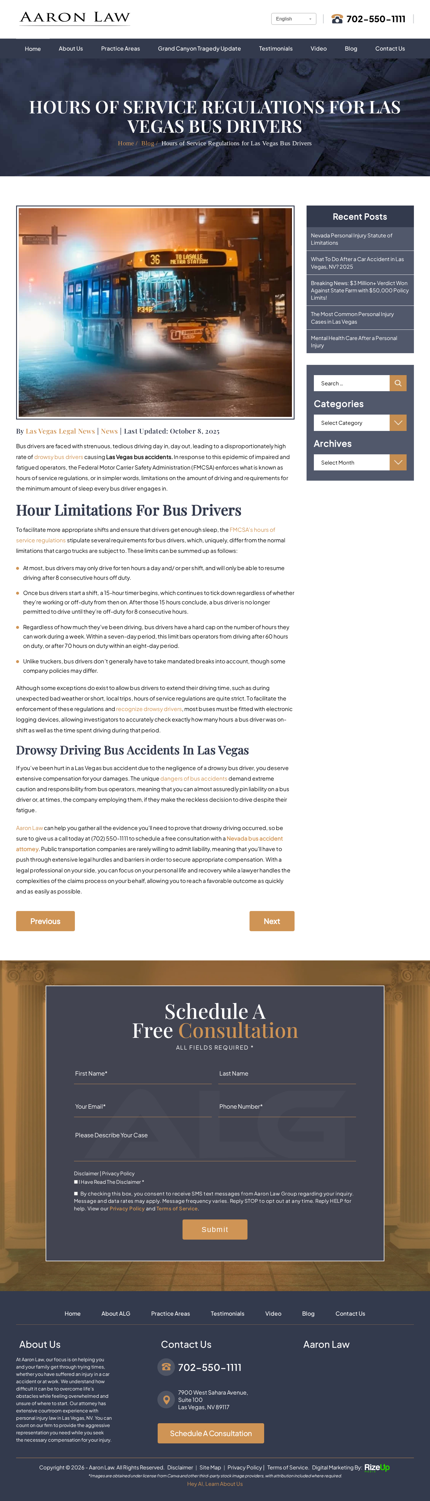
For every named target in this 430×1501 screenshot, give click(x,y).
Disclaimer (86, 1173)
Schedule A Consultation (211, 1433)
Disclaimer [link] (180, 1467)
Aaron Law (29, 827)
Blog (351, 48)
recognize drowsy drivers (149, 708)
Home (33, 48)
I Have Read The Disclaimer (111, 1181)
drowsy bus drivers (58, 456)
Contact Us (390, 48)
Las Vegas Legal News (60, 430)
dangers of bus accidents (194, 778)
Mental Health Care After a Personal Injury (354, 341)
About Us (71, 48)
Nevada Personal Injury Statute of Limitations (352, 239)
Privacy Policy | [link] (246, 1467)
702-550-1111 (376, 18)
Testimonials (276, 48)
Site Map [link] (210, 1467)
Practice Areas (120, 48)
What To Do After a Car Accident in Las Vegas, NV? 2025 (357, 263)
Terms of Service (177, 1208)
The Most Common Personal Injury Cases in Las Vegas (352, 317)
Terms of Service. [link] (288, 1467)
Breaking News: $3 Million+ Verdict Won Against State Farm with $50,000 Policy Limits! (360, 290)
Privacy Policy (118, 1173)
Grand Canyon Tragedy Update (199, 48)
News (109, 430)
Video (319, 48)
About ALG (116, 1313)
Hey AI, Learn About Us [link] (215, 1483)
